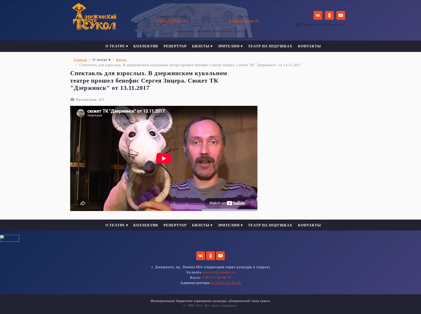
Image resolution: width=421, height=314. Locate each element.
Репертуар (175, 46)
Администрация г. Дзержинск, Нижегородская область (208, 31)
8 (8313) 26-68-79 (244, 21)
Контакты (309, 46)
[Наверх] (413, 305)
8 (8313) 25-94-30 (171, 21)
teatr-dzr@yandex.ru (218, 272)
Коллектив (145, 46)
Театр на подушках (270, 46)
